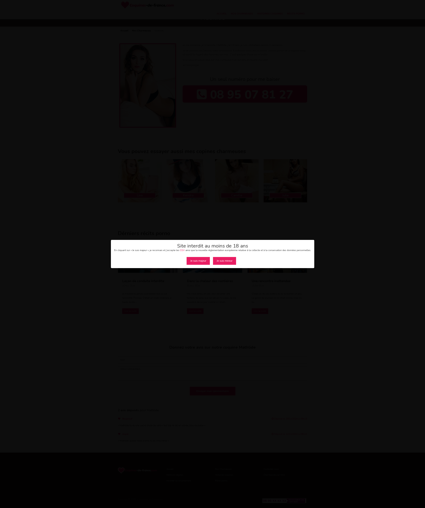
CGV (182, 250)
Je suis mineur (224, 261)
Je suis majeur (198, 261)
